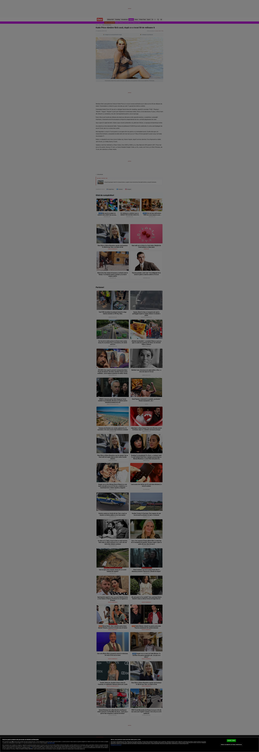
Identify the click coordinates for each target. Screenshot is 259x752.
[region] (129, 744)
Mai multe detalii (51, 742)
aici (31, 747)
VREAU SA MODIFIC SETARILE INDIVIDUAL (231, 744)
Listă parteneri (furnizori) (116, 745)
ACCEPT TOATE (231, 740)
